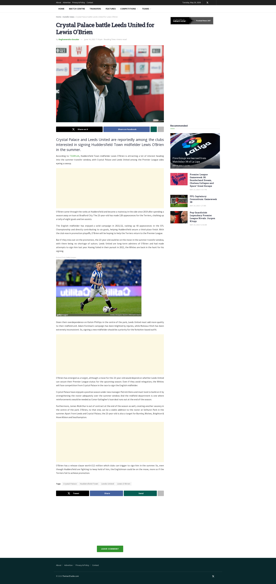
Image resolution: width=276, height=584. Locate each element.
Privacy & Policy (78, 2)
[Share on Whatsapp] (154, 129)
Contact (90, 2)
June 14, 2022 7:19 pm (93, 39)
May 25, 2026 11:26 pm (181, 165)
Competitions (128, 8)
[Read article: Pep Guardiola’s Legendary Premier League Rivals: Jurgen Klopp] (179, 217)
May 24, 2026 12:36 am (198, 225)
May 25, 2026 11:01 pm (198, 189)
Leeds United (107, 484)
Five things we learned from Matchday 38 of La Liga (189, 159)
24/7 (209, 21)
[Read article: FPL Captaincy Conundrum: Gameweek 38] (179, 201)
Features (111, 8)
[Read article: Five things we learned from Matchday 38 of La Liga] (195, 151)
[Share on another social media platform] (161, 129)
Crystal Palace (70, 484)
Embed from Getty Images (66, 257)
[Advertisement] (110, 188)
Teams (145, 8)
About (58, 2)
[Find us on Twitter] (207, 2)
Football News (201, 21)
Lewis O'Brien (123, 484)
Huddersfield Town (89, 484)
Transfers (95, 8)
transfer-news (68, 17)
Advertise (67, 2)
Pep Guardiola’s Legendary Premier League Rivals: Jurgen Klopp (202, 217)
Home (61, 8)
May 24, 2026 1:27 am (198, 206)
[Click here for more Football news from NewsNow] (182, 20)
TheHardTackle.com (70, 576)
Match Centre (77, 8)
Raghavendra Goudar (69, 39)
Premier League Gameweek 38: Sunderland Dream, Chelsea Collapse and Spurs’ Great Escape (202, 180)
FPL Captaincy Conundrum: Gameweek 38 (203, 199)
